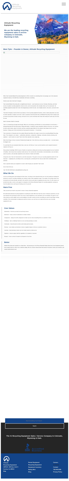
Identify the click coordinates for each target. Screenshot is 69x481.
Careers (55, 462)
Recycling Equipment (35, 464)
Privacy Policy (57, 472)
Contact (55, 467)
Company (56, 464)
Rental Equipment (33, 462)
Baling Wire (32, 469)
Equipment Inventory (34, 467)
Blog (29, 472)
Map (4, 471)
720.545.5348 (57, 469)
